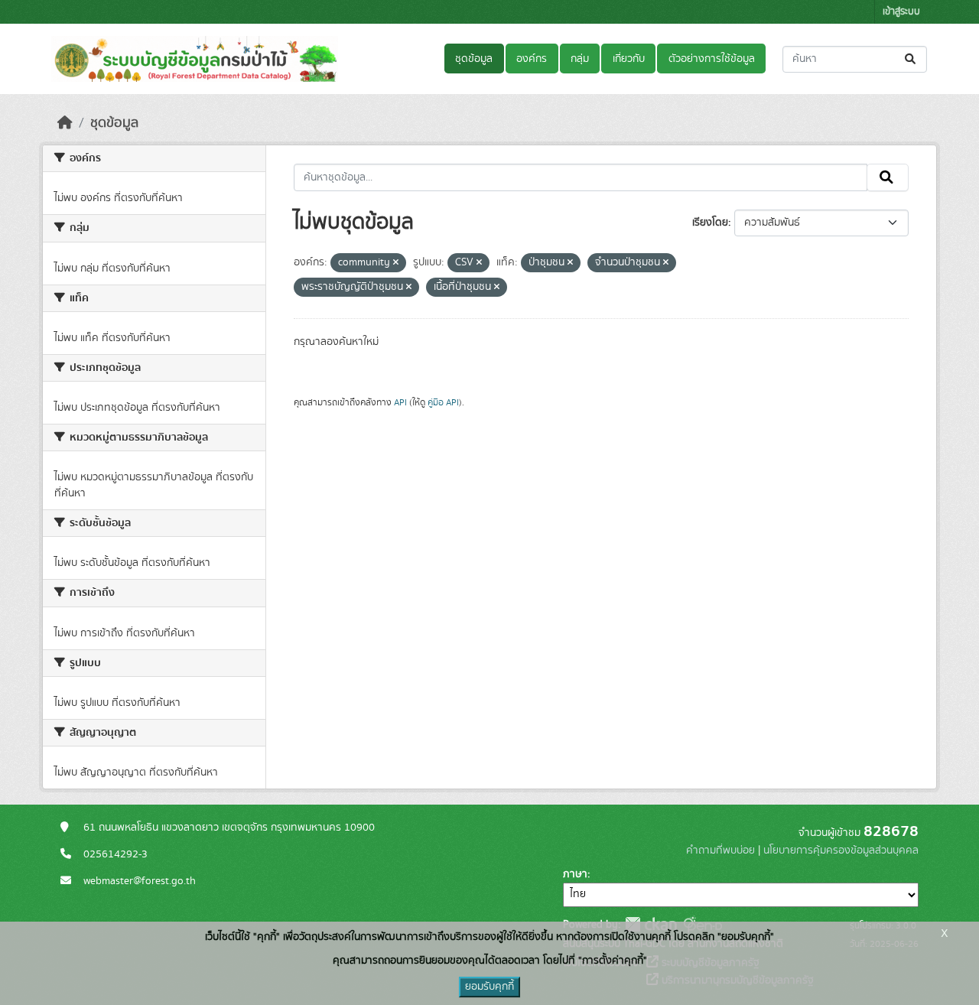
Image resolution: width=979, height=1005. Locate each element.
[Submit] (911, 59)
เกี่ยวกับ (629, 59)
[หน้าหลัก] (65, 123)
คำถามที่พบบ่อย (720, 850)
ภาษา (575, 874)
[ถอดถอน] (395, 263)
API (400, 402)
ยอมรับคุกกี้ (489, 986)
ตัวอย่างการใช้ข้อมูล (711, 59)
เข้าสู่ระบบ (901, 12)
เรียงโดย (710, 222)
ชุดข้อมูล (474, 59)
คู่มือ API (443, 402)
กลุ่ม (580, 59)
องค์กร (531, 59)
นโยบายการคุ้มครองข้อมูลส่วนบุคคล (841, 850)
